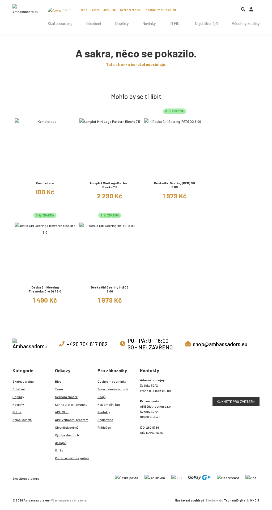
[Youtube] (200, 9)
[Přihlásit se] (251, 10)
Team (95, 9)
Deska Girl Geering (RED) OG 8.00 (174, 185)
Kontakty (103, 412)
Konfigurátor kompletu (161, 9)
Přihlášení (104, 427)
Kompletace (45, 183)
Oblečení (93, 23)
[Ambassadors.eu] (25, 9)
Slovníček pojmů (66, 427)
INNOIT (254, 500)
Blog (84, 9)
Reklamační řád (108, 404)
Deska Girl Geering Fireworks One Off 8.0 (45, 289)
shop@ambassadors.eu (220, 344)
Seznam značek (130, 9)
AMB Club (109, 9)
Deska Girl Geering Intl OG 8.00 (110, 289)
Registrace (105, 419)
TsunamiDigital (235, 500)
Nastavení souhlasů (189, 500)
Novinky (149, 23)
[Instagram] (186, 9)
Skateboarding (60, 23)
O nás (59, 450)
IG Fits (175, 23)
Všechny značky (246, 23)
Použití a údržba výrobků (72, 458)
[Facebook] (193, 9)
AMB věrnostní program (71, 419)
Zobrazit (45, 174)
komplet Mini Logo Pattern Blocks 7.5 (109, 185)
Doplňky (122, 23)
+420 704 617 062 (87, 344)
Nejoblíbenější (206, 23)
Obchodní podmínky (111, 381)
